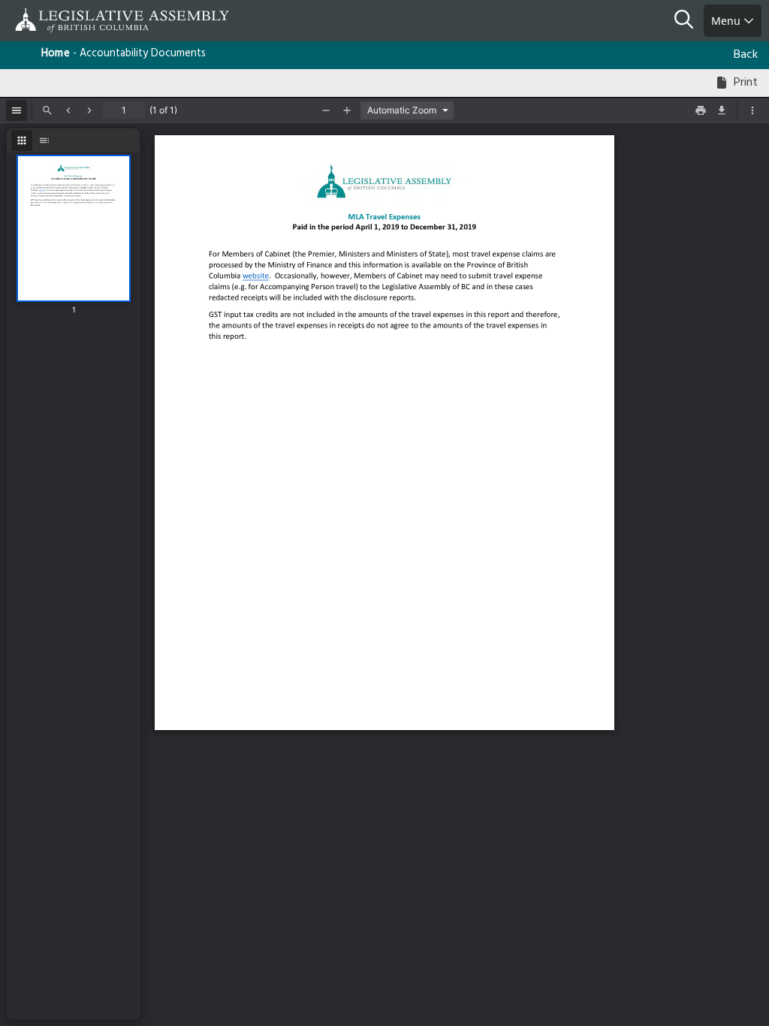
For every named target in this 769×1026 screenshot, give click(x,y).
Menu (727, 21)
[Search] (689, 21)
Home (55, 53)
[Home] (60, 20)
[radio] (21, 140)
